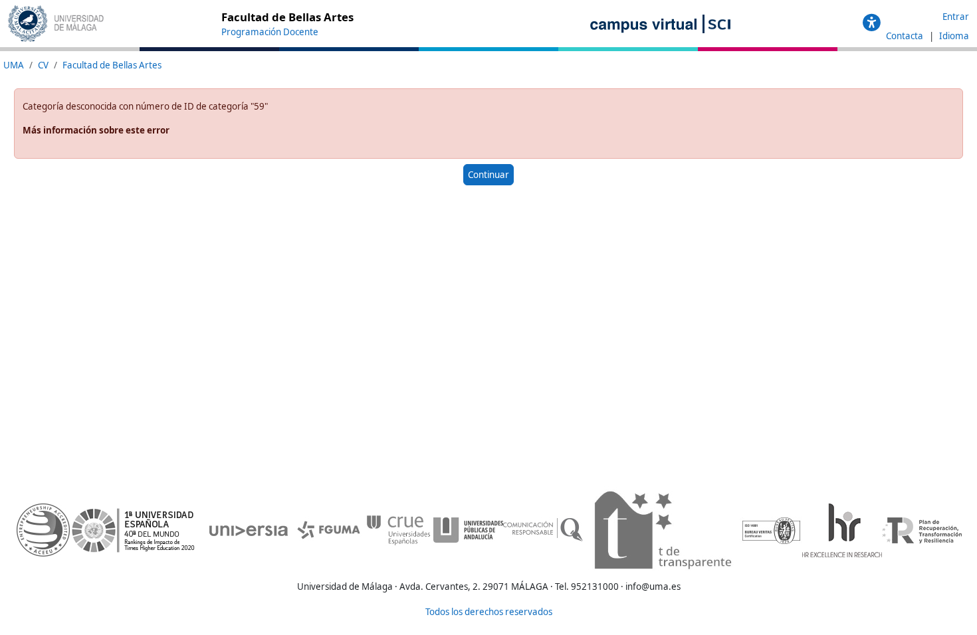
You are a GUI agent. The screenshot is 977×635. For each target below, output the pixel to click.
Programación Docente (269, 32)
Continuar (488, 175)
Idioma (954, 36)
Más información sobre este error (96, 130)
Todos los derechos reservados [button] (488, 612)
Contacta (905, 36)
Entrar (955, 17)
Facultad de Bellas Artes (112, 65)
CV (43, 65)
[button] (871, 23)
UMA (13, 65)
